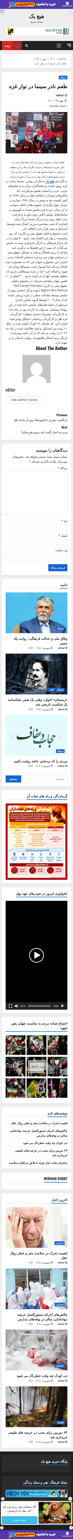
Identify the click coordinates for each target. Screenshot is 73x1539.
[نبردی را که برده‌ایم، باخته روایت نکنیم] (36, 735)
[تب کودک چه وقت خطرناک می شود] (36, 1350)
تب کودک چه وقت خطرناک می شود (45, 1142)
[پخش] (62, 1006)
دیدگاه (62, 468)
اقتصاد (60, 1422)
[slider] (39, 1006)
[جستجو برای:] (44, 778)
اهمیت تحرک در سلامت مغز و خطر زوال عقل (39, 1123)
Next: (44, 429)
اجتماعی (59, 1243)
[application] (36, 955)
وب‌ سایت (61, 550)
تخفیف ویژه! (19, 1520)
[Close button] (70, 1499)
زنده (7, 45)
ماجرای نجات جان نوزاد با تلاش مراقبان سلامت (38, 1162)
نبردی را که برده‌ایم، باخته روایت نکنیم (40, 760)
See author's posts (24, 400)
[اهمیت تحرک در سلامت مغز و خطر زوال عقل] (36, 1227)
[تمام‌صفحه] (10, 1006)
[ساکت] (16, 1006)
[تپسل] (2, 11)
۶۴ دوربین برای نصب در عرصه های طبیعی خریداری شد (37, 1434)
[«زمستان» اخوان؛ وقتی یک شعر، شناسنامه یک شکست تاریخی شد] (36, 674)
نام (64, 521)
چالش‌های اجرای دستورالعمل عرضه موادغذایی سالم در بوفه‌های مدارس (38, 1132)
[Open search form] (26, 45)
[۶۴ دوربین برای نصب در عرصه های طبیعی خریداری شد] (36, 1406)
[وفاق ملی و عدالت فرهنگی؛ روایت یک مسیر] (36, 612)
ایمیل (63, 535)
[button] (69, 45)
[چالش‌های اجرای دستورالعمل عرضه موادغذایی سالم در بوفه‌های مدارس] (36, 1288)
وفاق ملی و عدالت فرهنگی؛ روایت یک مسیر (40, 640)
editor (60, 95)
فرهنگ (63, 77)
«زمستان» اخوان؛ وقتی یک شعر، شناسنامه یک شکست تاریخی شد (37, 701)
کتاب (51, 689)
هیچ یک (36, 15)
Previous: (40, 417)
